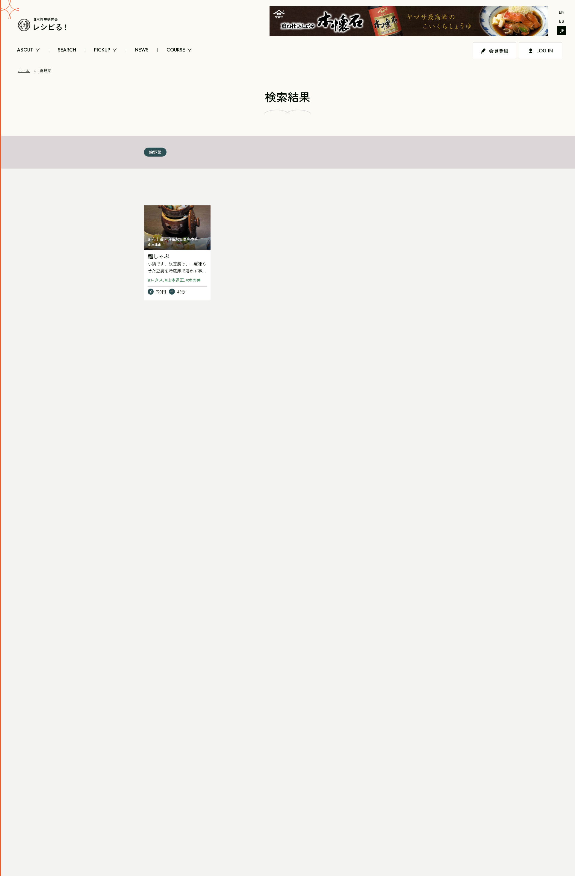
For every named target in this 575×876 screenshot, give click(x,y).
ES (561, 21)
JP (562, 30)
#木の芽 (193, 280)
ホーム (24, 70)
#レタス (155, 280)
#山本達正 (174, 280)
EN (562, 12)
